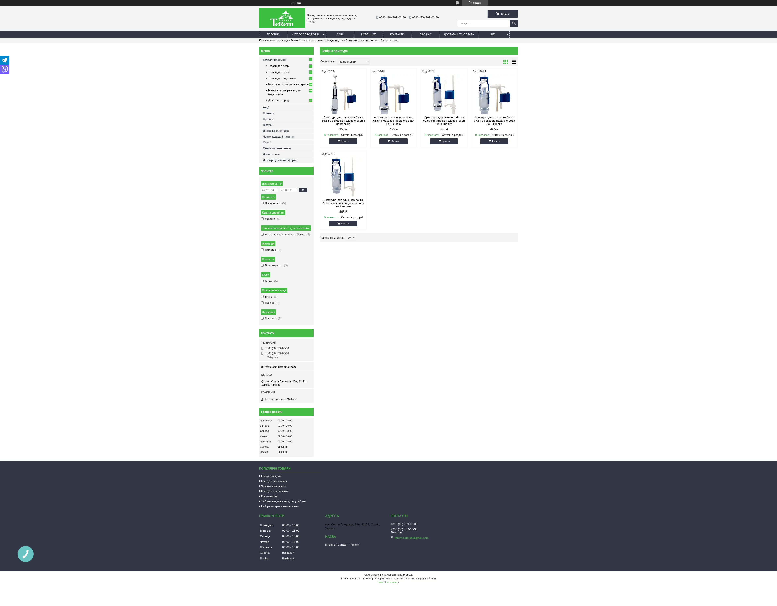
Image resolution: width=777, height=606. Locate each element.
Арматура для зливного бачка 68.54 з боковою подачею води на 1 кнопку (393, 120)
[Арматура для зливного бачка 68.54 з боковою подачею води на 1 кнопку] (394, 94)
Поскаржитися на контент (388, 578)
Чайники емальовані (273, 486)
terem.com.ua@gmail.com (280, 366)
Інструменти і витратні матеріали (288, 84)
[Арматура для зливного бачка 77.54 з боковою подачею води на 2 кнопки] (494, 94)
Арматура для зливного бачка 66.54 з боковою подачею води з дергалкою (343, 120)
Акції (340, 34)
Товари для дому (278, 65)
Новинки (268, 113)
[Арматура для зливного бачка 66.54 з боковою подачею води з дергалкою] (343, 94)
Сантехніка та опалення (362, 40)
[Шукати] (514, 23)
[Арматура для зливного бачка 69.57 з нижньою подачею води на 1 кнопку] (444, 94)
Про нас (426, 34)
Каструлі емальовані (274, 481)
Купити (345, 141)
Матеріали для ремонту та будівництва (317, 40)
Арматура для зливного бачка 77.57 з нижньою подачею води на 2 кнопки (343, 203)
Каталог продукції (305, 34)
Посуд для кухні (271, 476)
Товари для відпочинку (282, 78)
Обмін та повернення (277, 148)
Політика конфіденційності (420, 578)
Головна (273, 34)
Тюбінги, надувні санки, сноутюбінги (283, 501)
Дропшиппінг (271, 154)
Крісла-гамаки (269, 496)
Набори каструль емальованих (280, 506)
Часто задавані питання (279, 136)
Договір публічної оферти (280, 160)
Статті (267, 142)
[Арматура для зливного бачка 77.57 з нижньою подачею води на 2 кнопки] (343, 177)
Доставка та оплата (459, 34)
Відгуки (267, 124)
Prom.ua (408, 574)
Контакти (397, 34)
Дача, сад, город (278, 100)
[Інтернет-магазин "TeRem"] (282, 27)
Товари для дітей (278, 72)
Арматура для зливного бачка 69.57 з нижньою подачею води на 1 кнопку (444, 120)
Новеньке (368, 34)
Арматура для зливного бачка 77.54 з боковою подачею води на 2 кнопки (494, 120)
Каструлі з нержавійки (274, 491)
